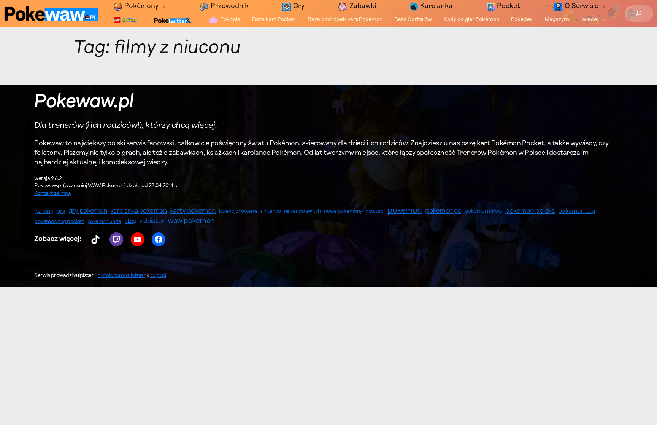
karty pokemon (193, 211)
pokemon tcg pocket (59, 221)
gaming (43, 211)
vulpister (152, 221)
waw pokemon (191, 221)
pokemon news (483, 211)
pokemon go (443, 211)
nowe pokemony (343, 211)
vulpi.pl (158, 276)
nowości (374, 211)
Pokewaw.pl (83, 102)
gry (61, 211)
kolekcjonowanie (238, 211)
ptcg (130, 221)
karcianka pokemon (138, 211)
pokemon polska (530, 211)
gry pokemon (87, 211)
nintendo (271, 211)
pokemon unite (104, 221)
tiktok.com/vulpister (121, 276)
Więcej (589, 19)
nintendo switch (302, 211)
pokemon (404, 211)
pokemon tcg (576, 211)
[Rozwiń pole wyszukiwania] (639, 13)
